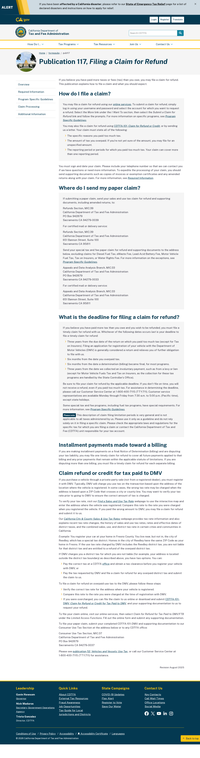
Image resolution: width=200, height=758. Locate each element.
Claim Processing (28, 106)
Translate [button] (178, 19)
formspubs (54, 53)
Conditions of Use (26, 733)
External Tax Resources (73, 698)
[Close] (195, 4)
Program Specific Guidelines (35, 99)
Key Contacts (153, 694)
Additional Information (32, 114)
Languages (118, 733)
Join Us (134, 44)
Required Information (31, 91)
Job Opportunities (69, 706)
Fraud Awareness (69, 702)
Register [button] (164, 19)
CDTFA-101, (137, 125)
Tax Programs (67, 44)
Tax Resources (103, 44)
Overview (23, 84)
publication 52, (100, 651)
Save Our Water (111, 706)
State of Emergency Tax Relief (145, 4)
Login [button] (154, 19)
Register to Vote (112, 702)
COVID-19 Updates (113, 694)
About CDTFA (67, 694)
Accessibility (66, 733)
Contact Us (163, 44)
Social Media (153, 706)
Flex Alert (108, 698)
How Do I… (34, 44)
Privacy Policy (48, 733)
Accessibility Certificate (94, 733)
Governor (21, 698)
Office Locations (155, 702)
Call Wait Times (154, 698)
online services (122, 104)
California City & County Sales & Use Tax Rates (92, 518)
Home (42, 53)
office (106, 563)
